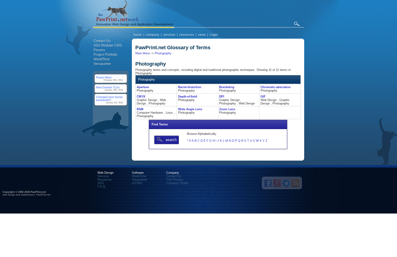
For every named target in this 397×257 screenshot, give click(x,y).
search (297, 24)
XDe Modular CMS (108, 45)
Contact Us (102, 41)
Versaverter (102, 64)
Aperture (143, 87)
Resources (104, 179)
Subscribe (295, 183)
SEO (100, 183)
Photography (163, 53)
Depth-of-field (187, 96)
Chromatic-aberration (276, 87)
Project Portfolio (105, 54)
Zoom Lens (227, 109)
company (152, 34)
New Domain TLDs (108, 87)
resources (186, 34)
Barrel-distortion (189, 87)
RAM (140, 109)
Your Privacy (174, 179)
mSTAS (137, 183)
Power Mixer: (104, 77)
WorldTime (102, 59)
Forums (99, 50)
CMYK (141, 96)
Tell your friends (268, 183)
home (137, 34)
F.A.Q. (101, 186)
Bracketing (226, 87)
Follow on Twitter (286, 183)
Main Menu (142, 53)
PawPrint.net (43, 194)
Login (214, 34)
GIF (263, 96)
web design (9, 194)
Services (103, 176)
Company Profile (177, 183)
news (202, 34)
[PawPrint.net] (117, 20)
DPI (221, 96)
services (169, 34)
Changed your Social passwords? (109, 98)
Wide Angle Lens (190, 109)
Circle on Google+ (277, 183)
